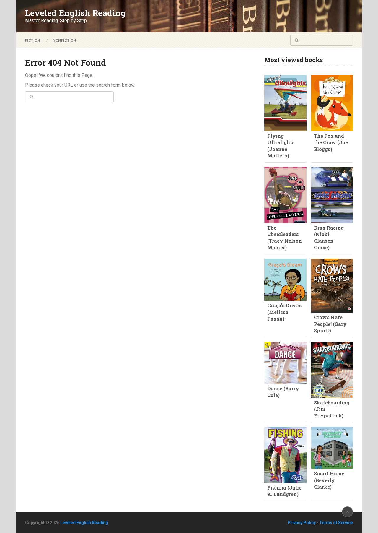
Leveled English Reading (75, 13)
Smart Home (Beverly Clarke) (329, 480)
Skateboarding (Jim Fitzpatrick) (331, 409)
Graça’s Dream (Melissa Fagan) (284, 312)
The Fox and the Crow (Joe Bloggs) (331, 142)
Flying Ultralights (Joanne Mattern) (281, 146)
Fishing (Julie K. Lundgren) (284, 491)
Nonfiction (64, 40)
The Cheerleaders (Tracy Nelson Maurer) (284, 238)
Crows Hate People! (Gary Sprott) (330, 324)
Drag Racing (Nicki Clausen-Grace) (329, 238)
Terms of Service (336, 522)
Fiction (32, 40)
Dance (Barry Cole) (283, 391)
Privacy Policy (302, 522)
